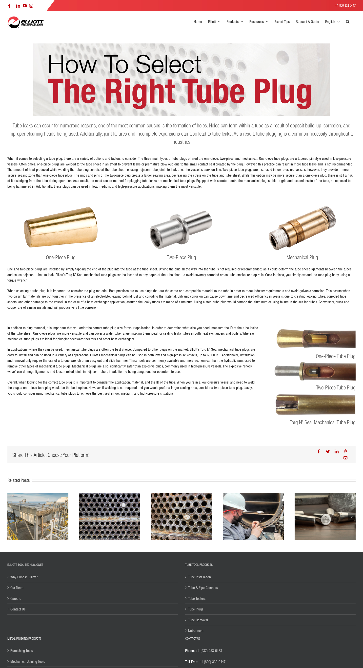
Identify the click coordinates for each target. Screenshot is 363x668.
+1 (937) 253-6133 (209, 650)
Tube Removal (198, 620)
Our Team (16, 587)
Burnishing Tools (21, 650)
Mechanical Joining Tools (27, 661)
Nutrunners (195, 630)
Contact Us (17, 609)
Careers (15, 598)
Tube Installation (199, 577)
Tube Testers (196, 598)
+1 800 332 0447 (345, 5)
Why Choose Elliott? (24, 577)
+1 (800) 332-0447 (212, 661)
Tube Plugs (195, 609)
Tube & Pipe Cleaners (203, 587)
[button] (347, 21)
